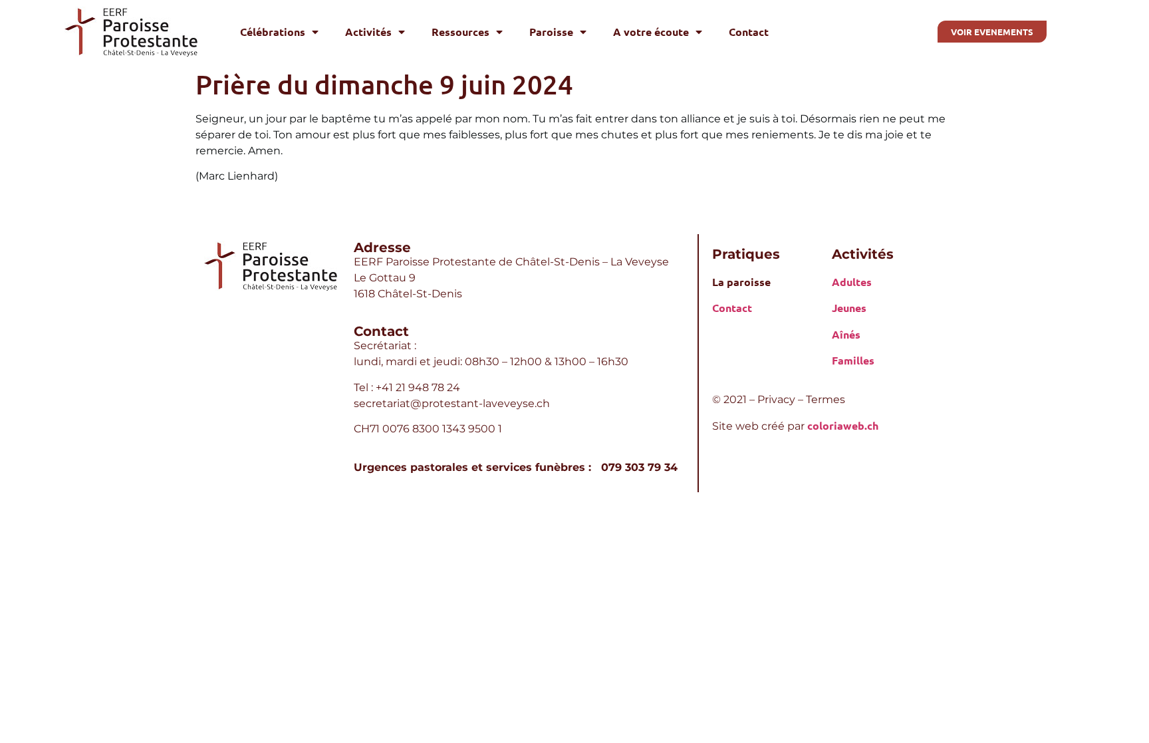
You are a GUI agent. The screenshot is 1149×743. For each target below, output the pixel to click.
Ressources (460, 32)
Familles (853, 360)
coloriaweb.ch (842, 425)
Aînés (846, 334)
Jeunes (849, 308)
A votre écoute (651, 32)
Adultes (852, 282)
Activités (368, 32)
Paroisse (551, 32)
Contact (749, 32)
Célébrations (272, 32)
